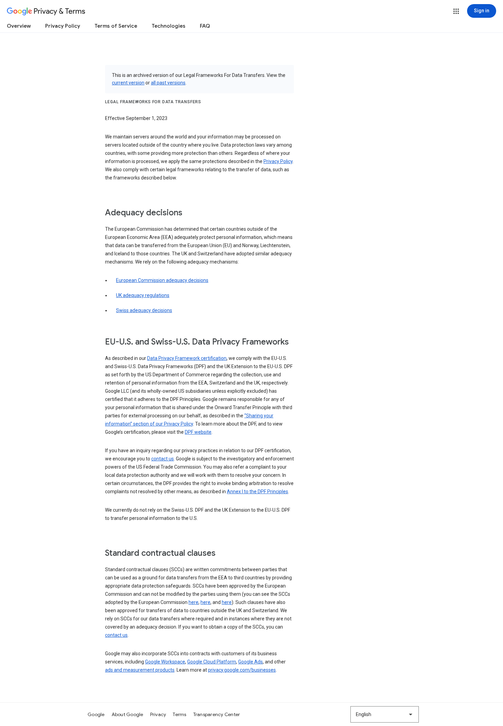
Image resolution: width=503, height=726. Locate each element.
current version (128, 82)
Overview (19, 26)
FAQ (205, 26)
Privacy (158, 714)
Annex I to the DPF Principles (257, 491)
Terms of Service (115, 26)
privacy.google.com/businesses (242, 670)
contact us (162, 458)
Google (96, 714)
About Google (127, 714)
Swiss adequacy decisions (144, 310)
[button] (456, 11)
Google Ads (250, 661)
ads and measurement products (140, 670)
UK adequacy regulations (142, 295)
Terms (179, 714)
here (193, 602)
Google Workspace (165, 661)
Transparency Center (216, 714)
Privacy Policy (62, 26)
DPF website (198, 432)
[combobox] (384, 714)
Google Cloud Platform (211, 661)
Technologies (168, 26)
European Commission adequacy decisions (162, 280)
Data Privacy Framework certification (187, 358)
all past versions (168, 82)
